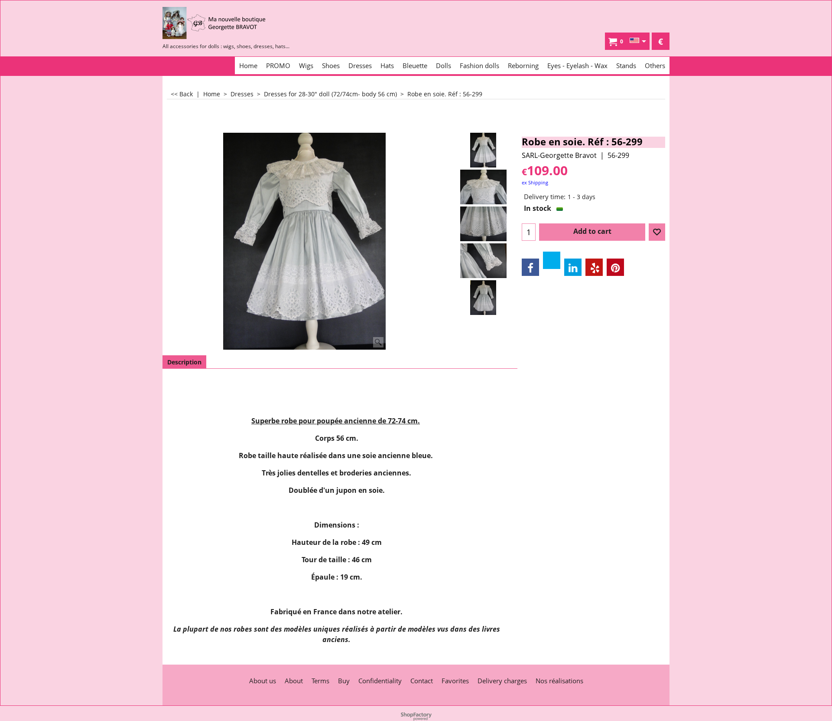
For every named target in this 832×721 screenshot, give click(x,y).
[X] (551, 260)
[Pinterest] (615, 267)
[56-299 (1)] (483, 297)
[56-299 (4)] (483, 223)
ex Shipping (535, 182)
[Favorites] (657, 232)
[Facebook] (530, 267)
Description (184, 362)
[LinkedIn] (573, 267)
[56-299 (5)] (483, 260)
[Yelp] (594, 267)
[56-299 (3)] (483, 187)
